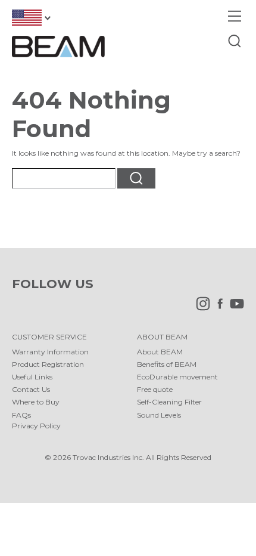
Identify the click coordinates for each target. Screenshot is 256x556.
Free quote (155, 389)
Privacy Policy (36, 425)
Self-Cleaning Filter (169, 401)
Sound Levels (159, 414)
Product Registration (48, 364)
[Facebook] (217, 308)
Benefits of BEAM (166, 364)
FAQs (21, 414)
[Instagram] (200, 308)
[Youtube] (234, 308)
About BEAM (160, 351)
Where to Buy (36, 401)
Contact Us (31, 389)
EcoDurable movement (177, 376)
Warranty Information (50, 351)
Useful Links (32, 376)
